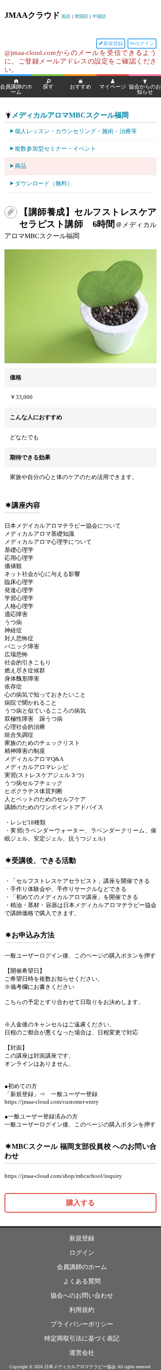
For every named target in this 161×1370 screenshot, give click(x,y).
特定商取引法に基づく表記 (81, 1338)
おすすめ (80, 87)
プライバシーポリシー (82, 1324)
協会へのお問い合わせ (82, 1295)
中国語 (99, 16)
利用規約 (81, 1310)
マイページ (112, 87)
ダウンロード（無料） (44, 183)
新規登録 (113, 43)
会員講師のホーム (16, 89)
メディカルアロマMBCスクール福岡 (70, 115)
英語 (65, 16)
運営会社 (81, 1352)
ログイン (144, 43)
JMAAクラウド (32, 15)
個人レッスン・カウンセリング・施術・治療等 (76, 131)
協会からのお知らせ (145, 89)
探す (48, 87)
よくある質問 (82, 1281)
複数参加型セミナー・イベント (55, 148)
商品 (20, 166)
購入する (80, 1202)
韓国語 (81, 16)
